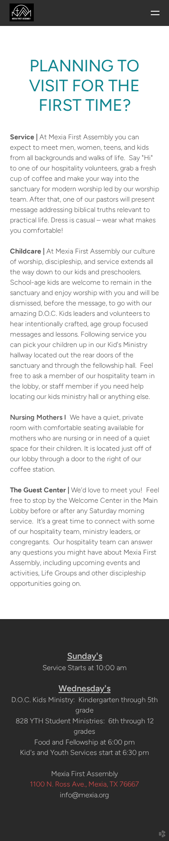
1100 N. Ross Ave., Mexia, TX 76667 (84, 784)
